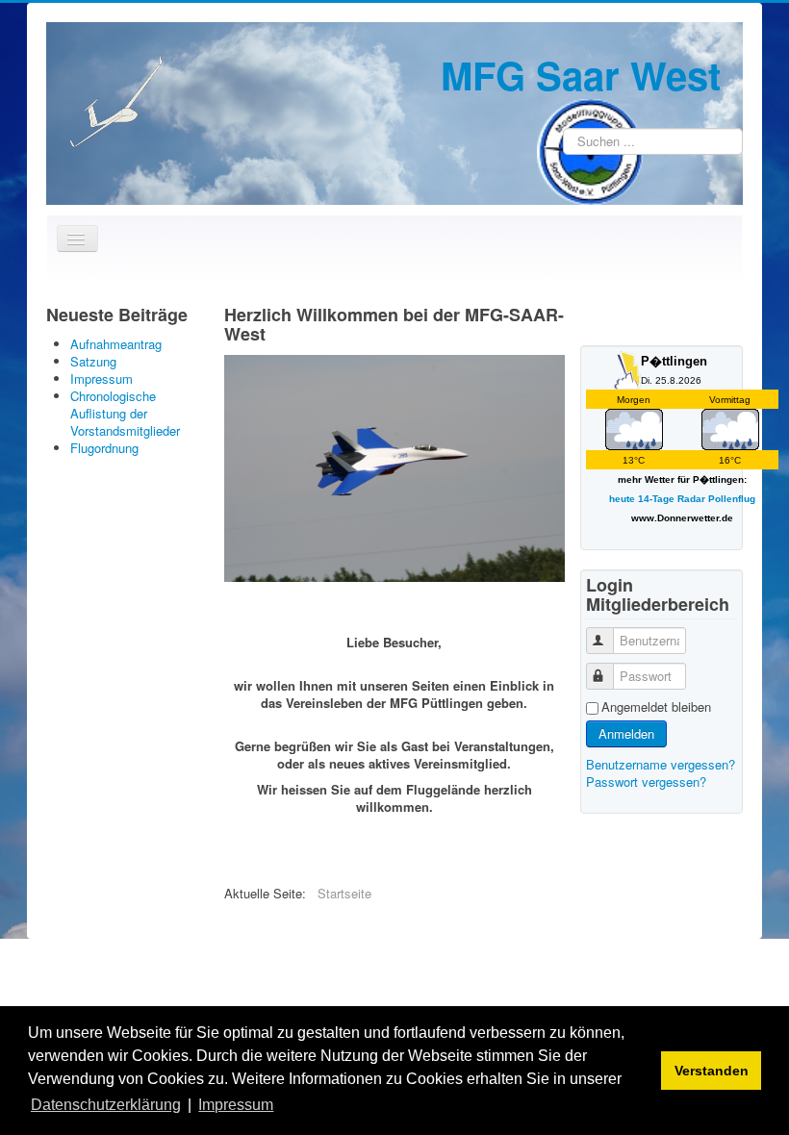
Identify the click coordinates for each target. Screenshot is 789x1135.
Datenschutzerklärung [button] (106, 1105)
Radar (691, 498)
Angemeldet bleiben (656, 707)
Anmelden (626, 733)
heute (622, 498)
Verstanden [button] (711, 1070)
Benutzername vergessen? (660, 764)
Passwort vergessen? (646, 781)
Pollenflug (731, 498)
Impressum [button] (235, 1105)
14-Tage (656, 498)
